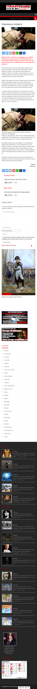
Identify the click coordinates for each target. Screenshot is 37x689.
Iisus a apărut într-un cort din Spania (21, 572)
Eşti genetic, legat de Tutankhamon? (21, 449)
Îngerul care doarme (17, 495)
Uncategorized (8, 430)
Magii (5, 392)
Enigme (6, 363)
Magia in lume (8, 389)
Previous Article (9, 175)
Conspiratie (7, 354)
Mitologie (7, 401)
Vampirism (7, 433)
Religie (6, 421)
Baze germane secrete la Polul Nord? (22, 484)
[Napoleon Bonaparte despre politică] (18, 272)
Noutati (6, 408)
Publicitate (7, 417)
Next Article (8, 188)
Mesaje (6, 395)
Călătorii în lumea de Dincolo (20, 473)
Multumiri (7, 405)
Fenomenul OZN (9, 370)
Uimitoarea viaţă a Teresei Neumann (21, 594)
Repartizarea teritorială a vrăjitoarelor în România (15, 18)
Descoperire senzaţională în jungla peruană (17, 192)
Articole (6, 350)
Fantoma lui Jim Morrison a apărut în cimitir (23, 510)
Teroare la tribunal (17, 556)
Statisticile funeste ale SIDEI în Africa (15, 179)
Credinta (6, 357)
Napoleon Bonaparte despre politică (11, 297)
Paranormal (7, 411)
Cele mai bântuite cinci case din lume (21, 533)
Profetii (6, 414)
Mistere (6, 398)
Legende (6, 379)
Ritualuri (6, 424)
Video (6, 436)
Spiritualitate (7, 294)
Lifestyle (6, 382)
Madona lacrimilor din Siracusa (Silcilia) (22, 583)
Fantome (6, 366)
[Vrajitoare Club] (18, 9)
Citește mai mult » (22, 456)
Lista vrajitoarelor (9, 385)
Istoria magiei (8, 376)
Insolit (16, 182)
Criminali (6, 360)
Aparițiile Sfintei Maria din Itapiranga (21, 617)
